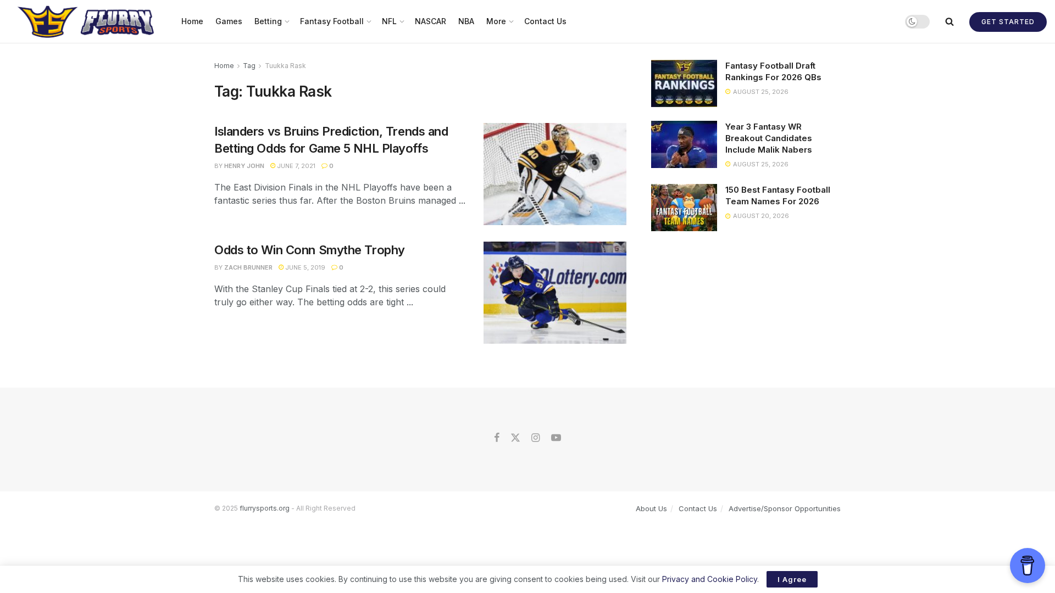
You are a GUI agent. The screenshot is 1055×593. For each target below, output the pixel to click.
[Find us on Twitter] (515, 438)
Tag (249, 65)
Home (192, 21)
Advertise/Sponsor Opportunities (785, 508)
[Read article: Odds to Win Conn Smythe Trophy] (555, 293)
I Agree (792, 579)
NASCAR (430, 21)
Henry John (244, 166)
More (496, 21)
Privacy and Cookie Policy (709, 579)
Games (228, 21)
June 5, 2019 (304, 267)
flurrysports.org (265, 508)
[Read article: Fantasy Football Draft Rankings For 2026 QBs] (684, 83)
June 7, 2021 (295, 166)
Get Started (1008, 22)
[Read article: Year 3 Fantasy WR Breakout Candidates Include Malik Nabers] (684, 144)
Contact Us (545, 21)
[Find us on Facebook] (496, 438)
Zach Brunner (248, 267)
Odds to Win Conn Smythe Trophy (309, 250)
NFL (389, 21)
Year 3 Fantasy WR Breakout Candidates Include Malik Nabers (768, 138)
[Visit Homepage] (87, 21)
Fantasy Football (332, 21)
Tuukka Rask (285, 65)
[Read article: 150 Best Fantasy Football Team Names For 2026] (684, 207)
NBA (466, 21)
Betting (268, 21)
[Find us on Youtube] (556, 438)
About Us (651, 508)
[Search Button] (949, 21)
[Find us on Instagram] (535, 438)
